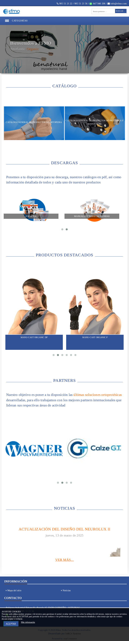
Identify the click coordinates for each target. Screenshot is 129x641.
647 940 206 (98, 3)
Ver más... (64, 562)
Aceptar (11, 623)
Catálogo (33, 57)
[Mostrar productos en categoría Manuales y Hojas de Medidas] (95, 211)
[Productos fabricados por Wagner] (34, 450)
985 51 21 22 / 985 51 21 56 (73, 3)
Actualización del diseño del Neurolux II (64, 531)
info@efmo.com (118, 3)
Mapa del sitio (14, 593)
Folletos (31, 217)
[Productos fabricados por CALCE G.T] (95, 450)
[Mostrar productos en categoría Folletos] (34, 211)
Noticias (67, 593)
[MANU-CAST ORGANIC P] (95, 307)
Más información (28, 622)
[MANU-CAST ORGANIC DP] (34, 307)
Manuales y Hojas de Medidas (92, 217)
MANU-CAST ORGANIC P (95, 338)
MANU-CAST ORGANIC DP (34, 338)
